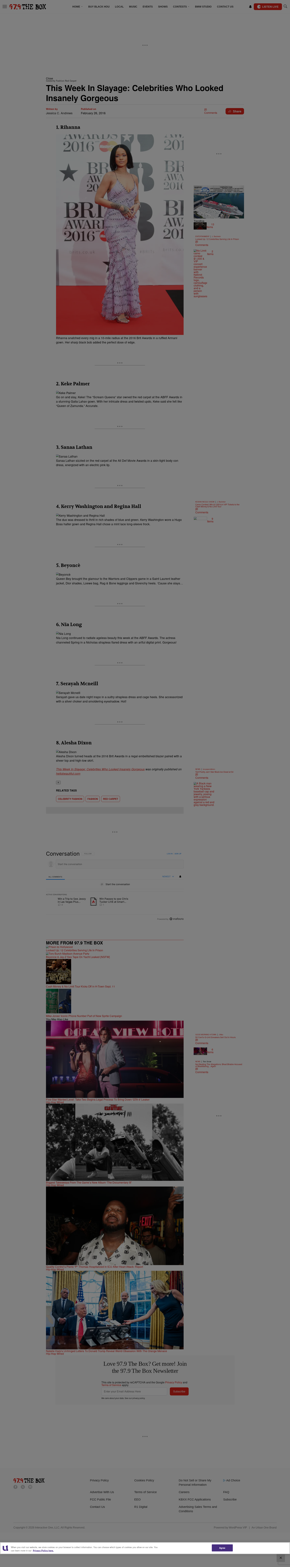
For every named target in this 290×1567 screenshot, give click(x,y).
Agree (222, 1547)
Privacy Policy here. (43, 1550)
